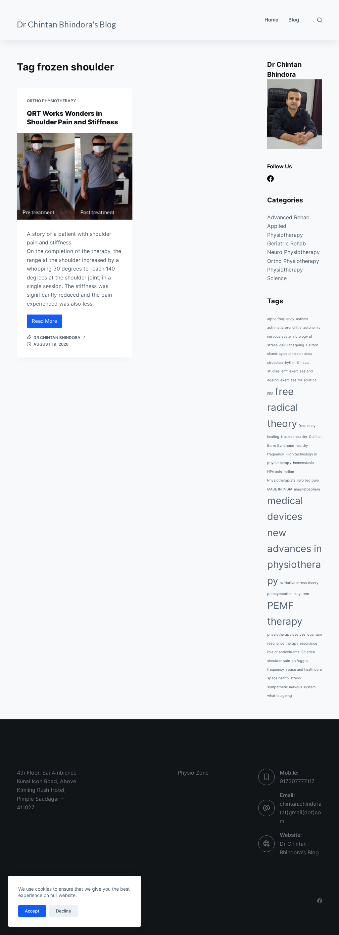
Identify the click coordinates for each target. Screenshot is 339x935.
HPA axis (274, 472)
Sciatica (308, 652)
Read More (47, 323)
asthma (302, 319)
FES (270, 394)
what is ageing (279, 696)
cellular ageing (291, 345)
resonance (308, 643)
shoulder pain (278, 661)
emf (284, 371)
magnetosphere (307, 489)
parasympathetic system (288, 594)
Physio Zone (193, 772)
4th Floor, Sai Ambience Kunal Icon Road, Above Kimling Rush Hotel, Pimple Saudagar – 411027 (46, 790)
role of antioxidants (283, 652)
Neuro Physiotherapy (293, 252)
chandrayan (277, 354)
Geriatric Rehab (286, 243)
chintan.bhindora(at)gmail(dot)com (300, 812)
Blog (293, 20)
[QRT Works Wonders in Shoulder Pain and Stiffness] (74, 176)
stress (295, 678)
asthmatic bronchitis (284, 327)
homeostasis (303, 463)
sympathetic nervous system (291, 687)
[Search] (319, 20)
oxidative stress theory (299, 583)
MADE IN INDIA (279, 489)
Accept (32, 911)
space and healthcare (304, 669)
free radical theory (282, 407)
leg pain (312, 480)
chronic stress (300, 354)
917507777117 (297, 781)
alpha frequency (280, 319)
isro (300, 480)
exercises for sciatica (298, 380)
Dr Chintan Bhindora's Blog (66, 24)
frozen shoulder (294, 437)
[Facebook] (270, 178)
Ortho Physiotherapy (51, 100)
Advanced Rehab (288, 217)
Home (271, 20)
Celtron (312, 345)
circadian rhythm (281, 363)
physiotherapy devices (286, 634)
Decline (63, 911)
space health (278, 678)
